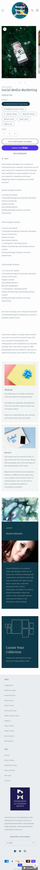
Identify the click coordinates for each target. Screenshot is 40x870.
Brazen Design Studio (22, 869)
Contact (7, 780)
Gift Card (7, 775)
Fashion (7, 721)
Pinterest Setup (28, 114)
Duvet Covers (9, 705)
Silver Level (24, 119)
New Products (9, 736)
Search (6, 755)
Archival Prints (10, 695)
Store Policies (9, 760)
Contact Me (30, 868)
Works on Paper (10, 690)
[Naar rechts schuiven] (24, 82)
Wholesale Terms (10, 765)
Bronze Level (9, 119)
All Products (8, 741)
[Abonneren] (33, 842)
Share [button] (6, 158)
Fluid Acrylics (9, 731)
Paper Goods (9, 726)
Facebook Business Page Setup (15, 104)
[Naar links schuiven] (15, 82)
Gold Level (8, 124)
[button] (2, 10)
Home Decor (9, 700)
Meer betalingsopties (20, 153)
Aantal (4, 129)
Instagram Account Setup (14, 109)
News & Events (9, 770)
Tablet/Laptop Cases (11, 716)
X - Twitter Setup (10, 114)
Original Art (8, 685)
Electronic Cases (10, 711)
